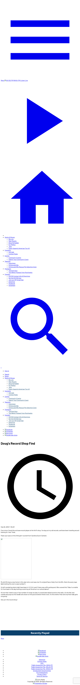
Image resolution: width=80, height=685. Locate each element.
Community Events (15, 258)
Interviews (12, 263)
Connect (7, 274)
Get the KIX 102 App (15, 278)
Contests (8, 250)
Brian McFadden (14, 243)
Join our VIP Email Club (16, 280)
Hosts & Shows (10, 237)
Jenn (10, 246)
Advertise (12, 282)
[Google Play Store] (11, 435)
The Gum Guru (13, 270)
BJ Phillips (12, 245)
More (2, 638)
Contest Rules (13, 254)
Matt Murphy (13, 241)
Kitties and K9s (14, 265)
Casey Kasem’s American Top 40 (19, 248)
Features (7, 261)
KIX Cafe (11, 252)
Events (7, 256)
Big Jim (11, 239)
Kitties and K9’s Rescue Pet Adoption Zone (22, 267)
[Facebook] (8, 429)
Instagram (12, 285)
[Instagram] (9, 431)
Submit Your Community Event (18, 259)
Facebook (12, 283)
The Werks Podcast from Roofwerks (20, 272)
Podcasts (8, 269)
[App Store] (9, 433)
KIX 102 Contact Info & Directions (19, 276)
